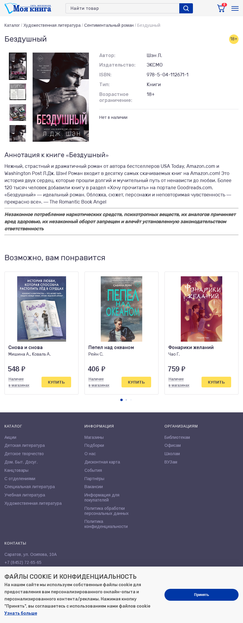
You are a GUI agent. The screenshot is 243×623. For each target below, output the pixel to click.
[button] (121, 400)
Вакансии (93, 486)
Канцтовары (16, 470)
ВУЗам (170, 462)
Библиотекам (177, 437)
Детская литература (24, 445)
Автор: (107, 55)
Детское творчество (24, 453)
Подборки (94, 445)
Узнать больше (20, 613)
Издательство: (117, 65)
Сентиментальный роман (109, 25)
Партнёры (94, 478)
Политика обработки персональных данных (106, 511)
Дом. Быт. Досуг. (21, 462)
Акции (10, 437)
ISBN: (105, 75)
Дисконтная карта (102, 462)
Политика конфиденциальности (106, 524)
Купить (56, 382)
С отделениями (19, 478)
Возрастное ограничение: (115, 97)
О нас (90, 453)
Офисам (172, 445)
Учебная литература (24, 495)
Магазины (94, 437)
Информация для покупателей (101, 497)
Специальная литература (29, 486)
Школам (172, 453)
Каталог (12, 25)
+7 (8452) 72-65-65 (22, 562)
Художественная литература (52, 25)
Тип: (104, 84)
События (93, 470)
